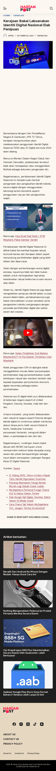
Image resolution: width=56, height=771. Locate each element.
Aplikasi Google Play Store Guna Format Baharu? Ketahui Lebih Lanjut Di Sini (25, 693)
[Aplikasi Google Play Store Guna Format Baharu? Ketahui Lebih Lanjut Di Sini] (28, 675)
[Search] (51, 8)
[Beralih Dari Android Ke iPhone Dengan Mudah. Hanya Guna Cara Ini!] (28, 554)
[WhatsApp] (43, 524)
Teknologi (42, 36)
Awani (16, 468)
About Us (9, 734)
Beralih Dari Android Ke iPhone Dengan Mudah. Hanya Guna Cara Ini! (25, 573)
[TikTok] (35, 724)
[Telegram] (33, 524)
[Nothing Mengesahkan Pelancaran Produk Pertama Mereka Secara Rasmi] (28, 593)
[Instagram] (21, 724)
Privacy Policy (13, 743)
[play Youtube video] (28, 332)
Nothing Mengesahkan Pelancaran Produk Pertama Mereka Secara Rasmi (27, 612)
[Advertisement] (28, 100)
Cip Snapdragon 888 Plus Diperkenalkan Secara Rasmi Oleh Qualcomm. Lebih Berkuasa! (26, 653)
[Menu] (5, 8)
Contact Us (11, 739)
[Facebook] (13, 524)
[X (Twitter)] (23, 524)
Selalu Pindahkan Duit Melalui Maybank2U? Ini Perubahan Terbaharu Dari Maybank (27, 357)
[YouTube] (42, 724)
